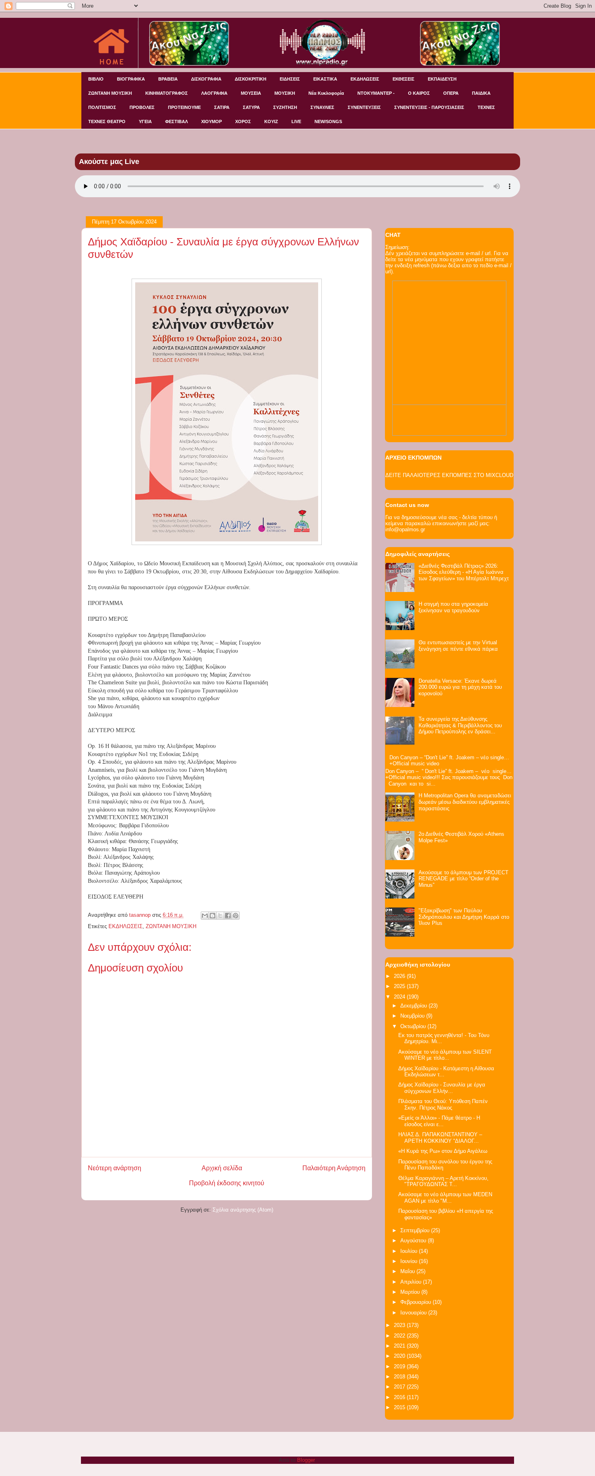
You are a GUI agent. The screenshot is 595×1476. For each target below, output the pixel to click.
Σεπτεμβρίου (415, 1230)
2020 (400, 1356)
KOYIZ (271, 121)
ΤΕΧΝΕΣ (486, 107)
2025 (400, 986)
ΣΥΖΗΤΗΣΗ (285, 107)
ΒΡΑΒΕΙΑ (168, 79)
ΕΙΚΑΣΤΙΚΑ (325, 79)
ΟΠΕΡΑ (451, 93)
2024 (400, 997)
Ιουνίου (409, 1261)
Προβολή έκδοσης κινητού (226, 1183)
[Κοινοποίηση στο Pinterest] (236, 916)
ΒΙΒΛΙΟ (96, 79)
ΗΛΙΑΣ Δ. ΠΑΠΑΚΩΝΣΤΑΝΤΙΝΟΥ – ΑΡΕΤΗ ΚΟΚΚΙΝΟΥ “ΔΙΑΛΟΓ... (440, 1137)
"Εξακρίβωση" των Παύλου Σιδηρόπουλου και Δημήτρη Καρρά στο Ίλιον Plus (464, 916)
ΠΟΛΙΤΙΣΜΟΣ (102, 107)
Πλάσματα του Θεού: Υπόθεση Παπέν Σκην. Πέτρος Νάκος (443, 1104)
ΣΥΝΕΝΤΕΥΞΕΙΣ (364, 107)
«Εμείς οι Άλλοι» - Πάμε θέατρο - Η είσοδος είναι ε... (439, 1121)
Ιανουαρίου (414, 1313)
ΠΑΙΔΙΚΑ (481, 93)
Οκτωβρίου (413, 1026)
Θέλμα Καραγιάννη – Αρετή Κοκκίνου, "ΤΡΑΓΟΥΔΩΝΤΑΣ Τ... (443, 1181)
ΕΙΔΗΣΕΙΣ (290, 79)
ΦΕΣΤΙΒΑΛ (176, 121)
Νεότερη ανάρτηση (114, 1168)
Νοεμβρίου (413, 1016)
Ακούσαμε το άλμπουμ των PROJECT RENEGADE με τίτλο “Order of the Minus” (463, 878)
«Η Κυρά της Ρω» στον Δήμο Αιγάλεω (442, 1151)
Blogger (305, 1460)
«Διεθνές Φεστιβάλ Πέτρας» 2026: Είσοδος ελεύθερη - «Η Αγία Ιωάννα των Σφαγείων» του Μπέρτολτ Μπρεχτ (464, 572)
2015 (400, 1407)
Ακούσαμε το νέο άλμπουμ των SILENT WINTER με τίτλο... (445, 1055)
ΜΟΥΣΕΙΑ (251, 93)
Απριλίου (411, 1282)
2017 (400, 1387)
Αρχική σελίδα (222, 1168)
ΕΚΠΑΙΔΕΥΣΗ (442, 79)
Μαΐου (408, 1271)
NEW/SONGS (328, 121)
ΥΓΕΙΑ (145, 121)
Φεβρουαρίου (416, 1302)
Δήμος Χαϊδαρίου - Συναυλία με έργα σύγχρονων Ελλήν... (441, 1088)
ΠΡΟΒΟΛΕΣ (142, 107)
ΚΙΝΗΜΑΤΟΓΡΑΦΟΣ (166, 93)
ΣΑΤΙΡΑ (222, 107)
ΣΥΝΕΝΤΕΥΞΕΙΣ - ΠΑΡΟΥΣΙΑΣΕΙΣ (429, 107)
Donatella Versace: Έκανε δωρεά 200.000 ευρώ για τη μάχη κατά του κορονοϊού (460, 687)
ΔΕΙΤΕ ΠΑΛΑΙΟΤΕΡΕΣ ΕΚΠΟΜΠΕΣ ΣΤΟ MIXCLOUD (449, 475)
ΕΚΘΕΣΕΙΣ (403, 79)
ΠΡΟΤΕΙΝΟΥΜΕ (184, 107)
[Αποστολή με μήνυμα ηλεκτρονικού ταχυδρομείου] (205, 916)
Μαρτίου (410, 1292)
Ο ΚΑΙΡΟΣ (419, 93)
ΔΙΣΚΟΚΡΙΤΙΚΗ (250, 79)
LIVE (296, 121)
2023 (400, 1325)
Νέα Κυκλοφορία (326, 93)
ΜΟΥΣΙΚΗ (284, 93)
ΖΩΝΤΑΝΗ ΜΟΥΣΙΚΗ (110, 93)
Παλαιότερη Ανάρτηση (334, 1168)
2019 (400, 1366)
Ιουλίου (409, 1251)
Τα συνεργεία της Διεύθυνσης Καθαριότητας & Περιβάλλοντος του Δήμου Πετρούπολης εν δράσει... (460, 725)
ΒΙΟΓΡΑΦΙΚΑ (131, 79)
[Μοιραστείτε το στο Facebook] (228, 916)
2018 (400, 1377)
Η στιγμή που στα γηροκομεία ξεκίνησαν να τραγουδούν (453, 607)
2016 (400, 1397)
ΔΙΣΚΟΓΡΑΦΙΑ (206, 79)
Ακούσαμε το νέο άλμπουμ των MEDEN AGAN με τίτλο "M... (445, 1197)
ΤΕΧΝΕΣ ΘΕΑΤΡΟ (106, 121)
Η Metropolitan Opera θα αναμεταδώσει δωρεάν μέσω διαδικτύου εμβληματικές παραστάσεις (465, 801)
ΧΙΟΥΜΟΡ (211, 121)
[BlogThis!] (212, 916)
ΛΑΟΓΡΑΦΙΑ (214, 93)
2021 (400, 1346)
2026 (400, 976)
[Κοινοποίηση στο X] (220, 916)
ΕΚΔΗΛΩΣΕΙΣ (365, 79)
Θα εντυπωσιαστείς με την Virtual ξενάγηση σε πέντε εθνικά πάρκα (458, 645)
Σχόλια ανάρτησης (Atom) (242, 1210)
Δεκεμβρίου (414, 1006)
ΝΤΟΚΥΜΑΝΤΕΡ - (376, 93)
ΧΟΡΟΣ (243, 121)
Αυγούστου (414, 1240)
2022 (400, 1336)
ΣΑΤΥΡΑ (251, 107)
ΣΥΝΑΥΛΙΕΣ (322, 107)
